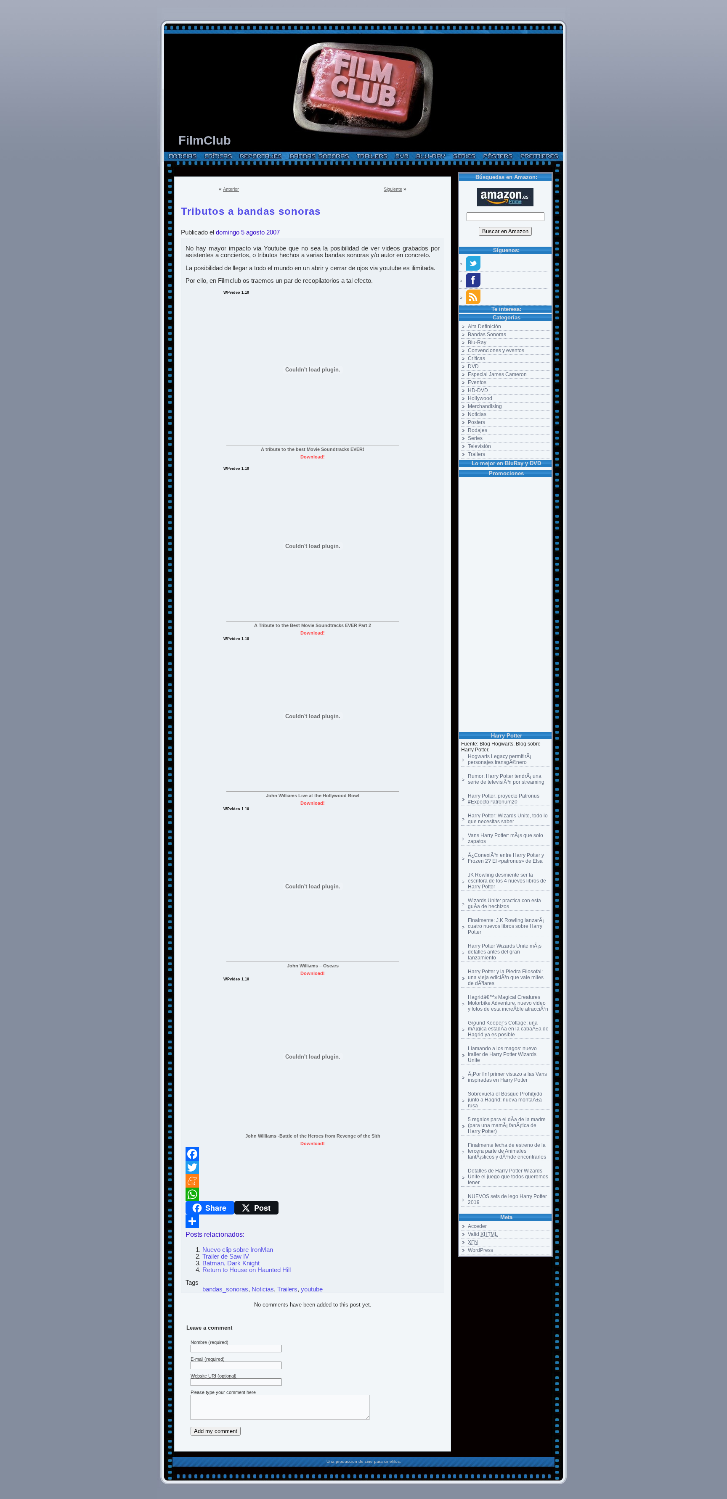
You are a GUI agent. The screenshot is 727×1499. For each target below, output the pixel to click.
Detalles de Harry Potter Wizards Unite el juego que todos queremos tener (508, 1177)
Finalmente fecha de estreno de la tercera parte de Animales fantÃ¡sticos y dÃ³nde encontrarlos (507, 1151)
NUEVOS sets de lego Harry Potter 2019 (507, 1199)
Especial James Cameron (497, 374)
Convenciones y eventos (496, 350)
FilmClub (204, 140)
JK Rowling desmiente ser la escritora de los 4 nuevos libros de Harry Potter (507, 881)
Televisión (479, 446)
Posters (476, 422)
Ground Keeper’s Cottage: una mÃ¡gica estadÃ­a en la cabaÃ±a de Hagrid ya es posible (508, 1029)
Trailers (476, 454)
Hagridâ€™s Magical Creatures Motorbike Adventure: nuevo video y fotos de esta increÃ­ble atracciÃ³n (508, 1003)
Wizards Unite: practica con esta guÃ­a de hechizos (504, 903)
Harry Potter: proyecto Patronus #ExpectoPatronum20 (503, 799)
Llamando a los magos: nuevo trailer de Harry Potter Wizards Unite (502, 1054)
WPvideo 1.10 (236, 292)
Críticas (476, 358)
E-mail (197, 1359)
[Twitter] (313, 1167)
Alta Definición (484, 326)
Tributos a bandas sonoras (251, 209)
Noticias (477, 414)
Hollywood (480, 398)
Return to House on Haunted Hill (246, 1270)
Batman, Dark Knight (231, 1263)
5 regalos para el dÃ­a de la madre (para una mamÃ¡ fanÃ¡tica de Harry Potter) (507, 1125)
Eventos (477, 382)
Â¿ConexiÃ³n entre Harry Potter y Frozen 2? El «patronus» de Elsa (506, 858)
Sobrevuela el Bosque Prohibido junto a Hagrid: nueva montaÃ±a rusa (505, 1100)
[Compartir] (313, 1221)
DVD (473, 366)
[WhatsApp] (313, 1194)
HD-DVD (478, 390)
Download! (312, 456)
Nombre (199, 1342)
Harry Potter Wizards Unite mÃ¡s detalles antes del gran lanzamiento (504, 952)
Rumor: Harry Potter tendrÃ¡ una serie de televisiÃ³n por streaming (506, 779)
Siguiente (393, 189)
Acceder (477, 1226)
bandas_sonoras (225, 1289)
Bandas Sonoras (487, 334)
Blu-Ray (477, 342)
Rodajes (477, 430)
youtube (312, 1289)
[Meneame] (313, 1181)
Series (475, 438)
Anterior (231, 189)
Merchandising (485, 406)
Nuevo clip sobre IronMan (237, 1249)
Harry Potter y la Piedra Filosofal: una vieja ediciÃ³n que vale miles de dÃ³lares (506, 977)
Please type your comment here (223, 1392)
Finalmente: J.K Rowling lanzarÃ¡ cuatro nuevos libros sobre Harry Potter (506, 926)
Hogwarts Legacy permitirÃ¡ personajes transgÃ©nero (499, 759)
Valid (483, 1234)
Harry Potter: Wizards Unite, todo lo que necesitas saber (508, 819)
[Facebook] (313, 1154)
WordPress (480, 1250)
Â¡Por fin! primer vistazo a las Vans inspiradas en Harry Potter (507, 1077)
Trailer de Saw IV (225, 1256)
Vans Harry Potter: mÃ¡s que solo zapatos (505, 838)
